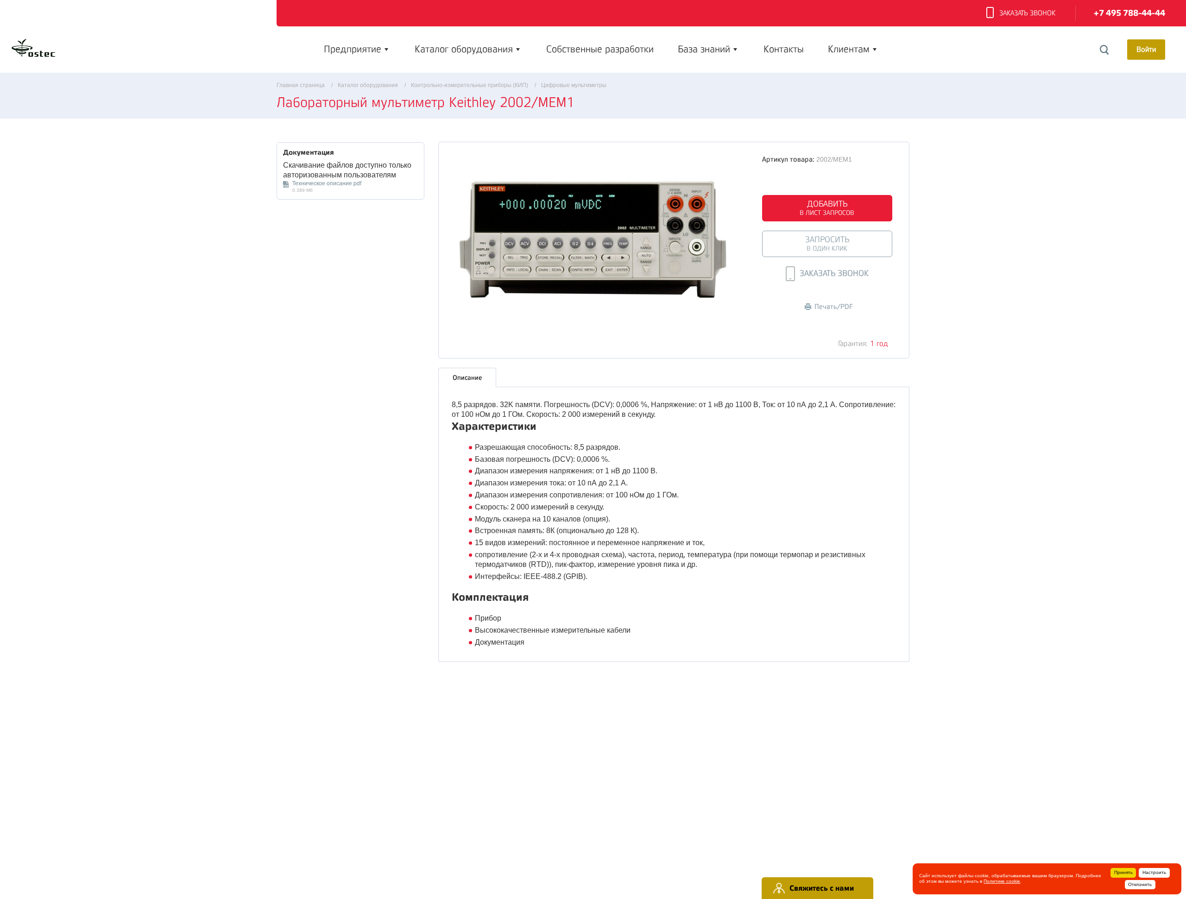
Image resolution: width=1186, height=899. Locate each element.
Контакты (783, 49)
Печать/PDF (833, 307)
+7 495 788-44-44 (1129, 13)
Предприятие (352, 49)
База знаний (704, 49)
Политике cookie (1002, 881)
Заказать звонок (1027, 13)
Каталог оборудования (464, 49)
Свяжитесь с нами (821, 888)
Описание (467, 377)
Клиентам (849, 49)
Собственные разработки (600, 49)
